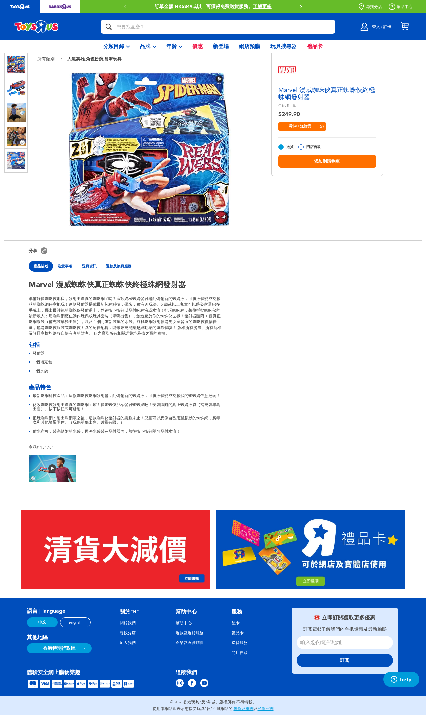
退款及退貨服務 (190, 633)
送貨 (290, 147)
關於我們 (128, 623)
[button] (301, 6)
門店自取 (313, 147)
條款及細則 (244, 708)
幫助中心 (405, 6)
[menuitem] (116, 46)
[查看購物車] (405, 27)
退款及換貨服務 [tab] (119, 266)
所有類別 (46, 59)
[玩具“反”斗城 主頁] (36, 26)
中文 (42, 622)
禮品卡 (238, 633)
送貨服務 (240, 643)
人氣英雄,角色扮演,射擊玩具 (94, 58)
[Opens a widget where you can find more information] (401, 680)
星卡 (236, 623)
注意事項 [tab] (65, 266)
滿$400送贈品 (300, 126)
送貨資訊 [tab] (89, 266)
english (75, 622)
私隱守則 (266, 708)
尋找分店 (374, 6)
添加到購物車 (327, 161)
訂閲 (344, 660)
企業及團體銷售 (190, 643)
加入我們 (128, 643)
